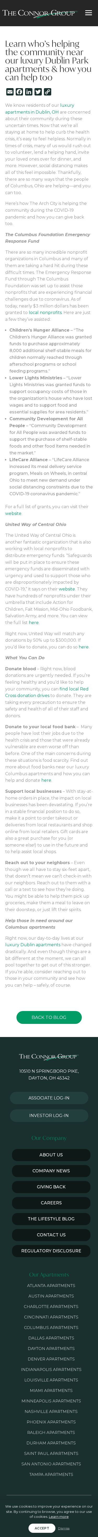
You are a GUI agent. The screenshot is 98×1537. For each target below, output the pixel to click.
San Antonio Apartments (51, 1463)
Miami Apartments (51, 1390)
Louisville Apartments (51, 1380)
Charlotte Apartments (51, 1306)
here (34, 622)
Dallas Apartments (51, 1338)
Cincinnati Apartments (51, 1317)
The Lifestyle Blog (51, 1218)
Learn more (59, 1516)
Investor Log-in (49, 1115)
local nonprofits (45, 312)
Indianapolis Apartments (51, 1369)
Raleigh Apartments (51, 1432)
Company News (51, 1170)
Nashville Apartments (51, 1411)
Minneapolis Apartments (51, 1400)
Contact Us (51, 1234)
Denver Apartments (51, 1359)
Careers (51, 1202)
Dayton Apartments (51, 1348)
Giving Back (51, 1186)
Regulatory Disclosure (51, 1250)
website (13, 513)
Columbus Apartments (51, 1327)
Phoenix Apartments (51, 1421)
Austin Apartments (51, 1296)
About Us (51, 1154)
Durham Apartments (51, 1442)
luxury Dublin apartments (32, 944)
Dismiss (64, 1528)
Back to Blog (49, 1017)
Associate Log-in (49, 1097)
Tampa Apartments (51, 1474)
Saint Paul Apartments (51, 1453)
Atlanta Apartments (51, 1285)
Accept (42, 1528)
